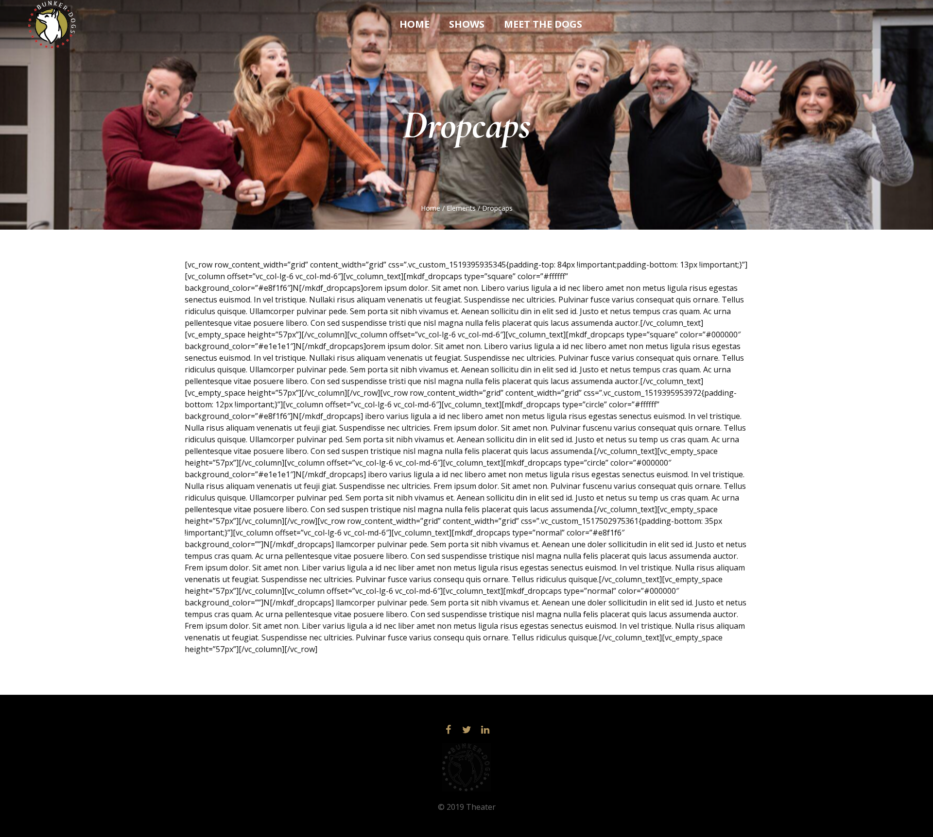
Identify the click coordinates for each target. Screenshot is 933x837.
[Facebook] (448, 730)
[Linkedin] (485, 730)
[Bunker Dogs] (466, 767)
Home (430, 208)
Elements (461, 208)
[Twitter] (466, 730)
